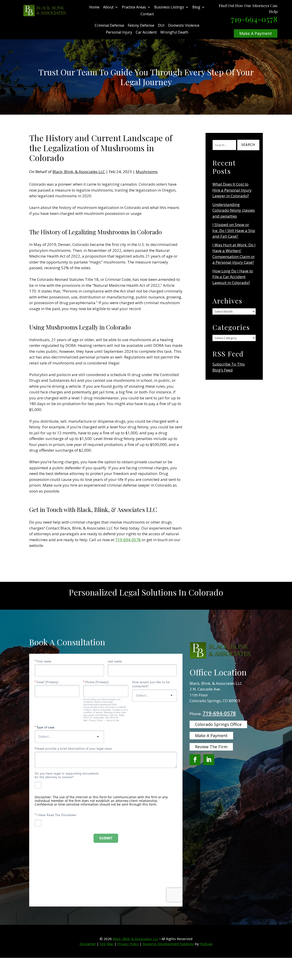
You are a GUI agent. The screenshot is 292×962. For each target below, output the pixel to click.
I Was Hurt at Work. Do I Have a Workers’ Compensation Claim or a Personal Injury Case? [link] (234, 253)
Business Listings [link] (169, 7)
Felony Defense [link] (141, 26)
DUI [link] (161, 26)
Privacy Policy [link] (128, 943)
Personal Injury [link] (119, 33)
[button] (195, 759)
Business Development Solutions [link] (168, 943)
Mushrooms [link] (147, 171)
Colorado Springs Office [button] (218, 724)
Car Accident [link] (146, 33)
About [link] (108, 7)
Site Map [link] (106, 943)
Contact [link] (147, 14)
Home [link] (94, 7)
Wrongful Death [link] (174, 33)
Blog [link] (196, 7)
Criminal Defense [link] (109, 26)
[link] (44, 10)
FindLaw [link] (206, 943)
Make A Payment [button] (255, 33)
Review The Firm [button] (211, 746)
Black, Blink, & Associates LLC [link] (78, 171)
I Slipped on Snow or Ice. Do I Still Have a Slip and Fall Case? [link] (233, 230)
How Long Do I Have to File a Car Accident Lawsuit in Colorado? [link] (232, 276)
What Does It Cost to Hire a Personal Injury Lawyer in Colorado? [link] (232, 190)
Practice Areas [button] (134, 7)
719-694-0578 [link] (254, 19)
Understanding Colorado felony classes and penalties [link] (233, 210)
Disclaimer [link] (88, 943)
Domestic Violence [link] (183, 26)
